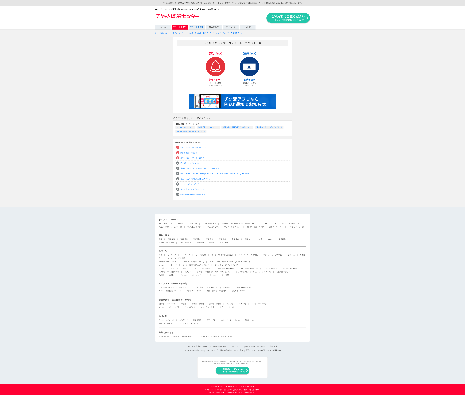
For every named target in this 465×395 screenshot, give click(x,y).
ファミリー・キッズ (194, 291)
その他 (231, 307)
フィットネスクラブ (259, 304)
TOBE (265, 224)
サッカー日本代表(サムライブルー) (195, 265)
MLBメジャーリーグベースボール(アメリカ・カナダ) (229, 262)
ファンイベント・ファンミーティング (173, 287)
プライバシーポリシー (194, 350)
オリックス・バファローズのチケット (194, 158)
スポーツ (163, 251)
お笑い (270, 239)
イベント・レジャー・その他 (173, 283)
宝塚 (160, 239)
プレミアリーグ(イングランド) (226, 265)
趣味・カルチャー (165, 323)
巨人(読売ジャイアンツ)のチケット (193, 163)
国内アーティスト (165, 224)
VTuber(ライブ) (213, 227)
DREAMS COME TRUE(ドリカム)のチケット (237, 127)
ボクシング (196, 275)
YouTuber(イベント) (244, 287)
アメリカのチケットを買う (169, 336)
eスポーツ (227, 287)
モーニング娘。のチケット (185, 127)
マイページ (231, 27)
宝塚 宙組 (222, 239)
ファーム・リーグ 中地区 (272, 255)
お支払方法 (272, 346)
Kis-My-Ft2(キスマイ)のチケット (208, 127)
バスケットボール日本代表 (169, 272)
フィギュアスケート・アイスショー (172, 268)
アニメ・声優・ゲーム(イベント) (205, 287)
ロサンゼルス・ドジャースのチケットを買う (216, 336)
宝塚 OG (248, 239)
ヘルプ (248, 27)
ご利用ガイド (235, 346)
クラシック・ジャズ (296, 227)
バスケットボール (270, 268)
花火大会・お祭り (238, 291)
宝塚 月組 (184, 239)
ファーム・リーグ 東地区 (248, 255)
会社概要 (261, 346)
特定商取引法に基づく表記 (231, 350)
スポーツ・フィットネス (230, 320)
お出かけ (163, 316)
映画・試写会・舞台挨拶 (216, 291)
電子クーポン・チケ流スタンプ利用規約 (263, 350)
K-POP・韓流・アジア (255, 227)
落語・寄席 (224, 243)
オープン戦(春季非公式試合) (222, 255)
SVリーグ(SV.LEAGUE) (227, 268)
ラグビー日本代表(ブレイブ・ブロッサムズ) (213, 272)
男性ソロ (181, 224)
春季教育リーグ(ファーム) (168, 262)
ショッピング (190, 307)
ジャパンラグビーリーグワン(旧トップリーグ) (253, 272)
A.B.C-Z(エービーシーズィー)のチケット (269, 127)
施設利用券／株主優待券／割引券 (175, 300)
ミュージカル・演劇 (166, 243)
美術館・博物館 (215, 304)
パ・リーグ (186, 255)
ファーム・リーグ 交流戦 (175, 258)
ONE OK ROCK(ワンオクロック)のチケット (191, 131)
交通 (221, 307)
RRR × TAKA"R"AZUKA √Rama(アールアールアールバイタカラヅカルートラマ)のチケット (214, 174)
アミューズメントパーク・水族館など (173, 320)
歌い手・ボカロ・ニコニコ (292, 224)
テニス (193, 268)
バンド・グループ (209, 224)
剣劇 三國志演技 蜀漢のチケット (192, 195)
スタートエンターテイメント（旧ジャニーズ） (239, 224)
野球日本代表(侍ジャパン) (194, 262)
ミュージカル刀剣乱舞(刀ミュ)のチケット (196, 179)
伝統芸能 (200, 243)
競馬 (227, 275)
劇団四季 (282, 239)
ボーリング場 (174, 307)
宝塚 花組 (171, 239)
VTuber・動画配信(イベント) (170, 291)
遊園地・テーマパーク (167, 304)
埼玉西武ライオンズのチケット (192, 189)
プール (161, 307)
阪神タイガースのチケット (190, 153)
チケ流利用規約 (220, 346)
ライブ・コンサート (168, 220)
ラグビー (188, 272)
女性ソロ (193, 224)
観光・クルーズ (251, 320)
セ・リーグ (172, 255)
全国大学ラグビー (283, 272)
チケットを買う (180, 27)
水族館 (183, 304)
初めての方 (214, 27)
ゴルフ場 (230, 304)
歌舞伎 (211, 243)
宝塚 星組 (209, 239)
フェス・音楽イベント (232, 227)
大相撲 (161, 275)
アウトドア (211, 320)
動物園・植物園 (198, 304)
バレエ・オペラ (185, 243)
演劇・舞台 (164, 235)
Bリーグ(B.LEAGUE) (290, 268)
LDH (274, 224)
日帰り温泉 (197, 320)
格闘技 (171, 275)
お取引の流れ (249, 346)
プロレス (183, 275)
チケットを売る (197, 27)
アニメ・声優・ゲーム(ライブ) (170, 227)
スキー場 (242, 304)
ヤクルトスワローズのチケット (192, 184)
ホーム (163, 27)
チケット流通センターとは (199, 346)
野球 (160, 255)
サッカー (162, 265)
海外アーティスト (276, 227)
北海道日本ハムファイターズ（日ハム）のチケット (199, 168)
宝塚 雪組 (197, 239)
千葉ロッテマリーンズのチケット (193, 147)
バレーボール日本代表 (249, 268)
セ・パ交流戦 (201, 255)
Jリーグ (174, 265)
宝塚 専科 (235, 239)
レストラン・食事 (207, 307)
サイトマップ (212, 350)
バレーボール (207, 268)
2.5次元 (260, 239)
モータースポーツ (213, 275)
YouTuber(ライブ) (194, 227)
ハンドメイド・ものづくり (188, 323)
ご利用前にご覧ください (288, 18)
